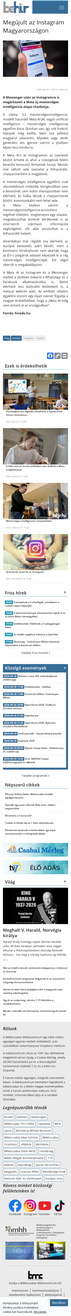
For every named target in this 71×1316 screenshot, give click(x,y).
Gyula (8, 1130)
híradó (8, 1117)
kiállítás (22, 1117)
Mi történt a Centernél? (18, 815)
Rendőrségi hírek (54, 1171)
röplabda (44, 1124)
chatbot (40, 338)
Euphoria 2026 (26, 740)
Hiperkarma (31, 715)
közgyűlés (10, 1171)
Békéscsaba (50, 1137)
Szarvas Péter (30, 1171)
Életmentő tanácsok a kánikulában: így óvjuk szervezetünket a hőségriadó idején (30, 831)
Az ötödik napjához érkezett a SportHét (36, 634)
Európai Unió (54, 1178)
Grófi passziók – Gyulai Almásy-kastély (39, 733)
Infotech (16, 338)
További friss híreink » (35, 653)
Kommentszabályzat (45, 1290)
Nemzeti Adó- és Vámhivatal (22, 1178)
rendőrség (46, 1151)
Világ (6, 338)
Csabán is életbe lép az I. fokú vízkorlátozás (29, 823)
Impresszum (20, 1290)
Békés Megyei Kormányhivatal (24, 1158)
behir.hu (63, 89)
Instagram (28, 338)
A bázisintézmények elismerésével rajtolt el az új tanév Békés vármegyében (35, 614)
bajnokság (24, 1165)
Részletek (40, 1312)
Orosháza (10, 1144)
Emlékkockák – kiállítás (38, 686)
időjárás (26, 1144)
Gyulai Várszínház (47, 1165)
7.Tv (50, 1158)
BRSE (57, 1124)
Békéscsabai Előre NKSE (20, 1151)
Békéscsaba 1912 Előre (19, 1124)
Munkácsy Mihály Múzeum (33, 1130)
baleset (9, 1165)
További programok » (35, 775)
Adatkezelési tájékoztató (25, 1295)
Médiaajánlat (53, 1295)
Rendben (59, 1303)
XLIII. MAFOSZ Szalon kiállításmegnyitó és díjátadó (26, 760)
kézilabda (42, 1144)
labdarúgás (38, 1117)
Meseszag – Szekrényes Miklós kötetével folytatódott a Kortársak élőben (32, 643)
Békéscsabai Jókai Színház (21, 1137)
